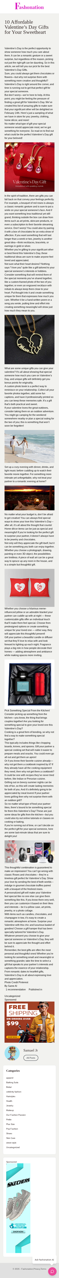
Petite (8, 1119)
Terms (43, 1269)
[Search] (53, 6)
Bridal (8, 1087)
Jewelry (9, 1105)
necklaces (28, 242)
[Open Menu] (5, 6)
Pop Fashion (12, 1129)
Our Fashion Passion (16, 1115)
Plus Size (10, 1124)
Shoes (9, 1133)
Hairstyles (10, 1096)
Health (9, 1101)
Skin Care (10, 1138)
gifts (31, 368)
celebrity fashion (13, 1092)
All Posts (30, 1058)
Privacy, (37, 1269)
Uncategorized (12, 996)
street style (11, 1142)
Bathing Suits (12, 1082)
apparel (9, 1078)
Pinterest (23, 982)
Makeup (10, 1110)
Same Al (13, 986)
